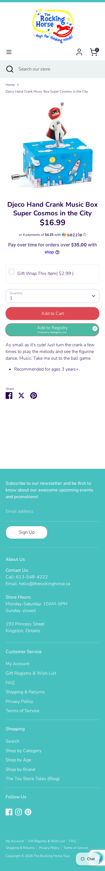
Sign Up (27, 532)
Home (10, 85)
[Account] (79, 50)
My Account (17, 664)
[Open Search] (9, 69)
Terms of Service (22, 711)
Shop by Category (23, 751)
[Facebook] (9, 812)
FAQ (10, 683)
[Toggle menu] (9, 52)
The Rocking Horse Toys (52, 856)
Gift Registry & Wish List (31, 673)
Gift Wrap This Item (45, 273)
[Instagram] (18, 812)
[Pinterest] (28, 812)
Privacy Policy (19, 701)
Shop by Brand (20, 769)
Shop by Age (18, 760)
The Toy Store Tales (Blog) (33, 779)
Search (12, 741)
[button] (52, 234)
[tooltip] (94, 328)
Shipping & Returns (25, 692)
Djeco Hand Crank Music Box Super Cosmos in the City (47, 91)
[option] (52, 145)
